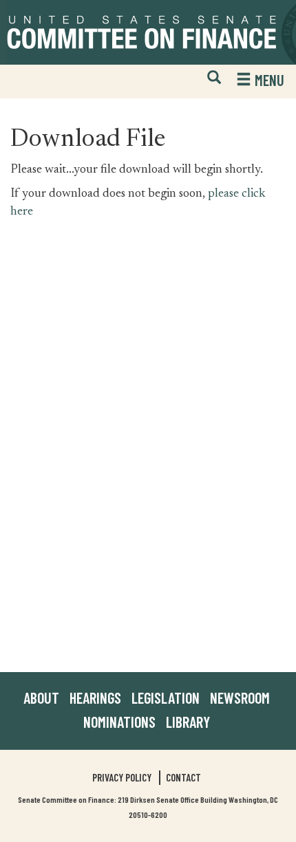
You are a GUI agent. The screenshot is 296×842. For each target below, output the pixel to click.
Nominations (119, 722)
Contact (183, 777)
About (41, 697)
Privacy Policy (121, 777)
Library (188, 722)
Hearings (95, 697)
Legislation (165, 697)
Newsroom (240, 697)
